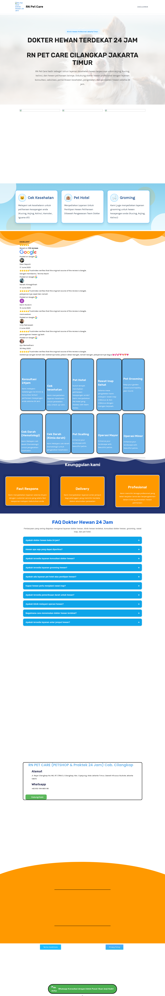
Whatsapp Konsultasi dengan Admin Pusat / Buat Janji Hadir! (86, 989)
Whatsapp (39, 784)
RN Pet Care (34, 6)
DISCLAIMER (142, 7)
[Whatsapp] (27, 786)
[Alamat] (27, 775)
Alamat (37, 771)
